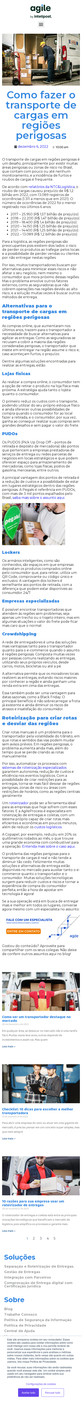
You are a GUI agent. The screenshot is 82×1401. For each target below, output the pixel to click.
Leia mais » (8, 1046)
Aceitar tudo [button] (28, 1392)
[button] (41, 24)
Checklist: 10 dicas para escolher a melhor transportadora (37, 1111)
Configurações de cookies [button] (41, 1384)
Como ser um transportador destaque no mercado (36, 1019)
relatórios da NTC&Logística (52, 187)
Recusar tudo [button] (52, 1392)
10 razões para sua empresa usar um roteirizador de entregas (33, 1203)
